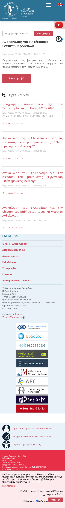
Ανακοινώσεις (10, 255)
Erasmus (7, 274)
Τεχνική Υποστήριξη (12, 317)
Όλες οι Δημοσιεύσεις (15, 243)
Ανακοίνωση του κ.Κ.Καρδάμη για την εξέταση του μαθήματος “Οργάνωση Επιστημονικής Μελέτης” (32, 177)
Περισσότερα (8, 486)
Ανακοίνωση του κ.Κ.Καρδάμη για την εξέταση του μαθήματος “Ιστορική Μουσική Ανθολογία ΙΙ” (32, 211)
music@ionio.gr (16, 314)
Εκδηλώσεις (9, 262)
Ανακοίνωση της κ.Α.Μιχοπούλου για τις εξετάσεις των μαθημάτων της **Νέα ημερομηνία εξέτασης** (32, 142)
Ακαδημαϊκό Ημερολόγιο (16, 280)
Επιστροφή (16, 78)
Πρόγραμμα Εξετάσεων (13, 123)
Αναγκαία (30, 501)
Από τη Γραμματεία (13, 249)
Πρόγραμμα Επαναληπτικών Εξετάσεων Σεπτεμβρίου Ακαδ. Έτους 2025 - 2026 (32, 106)
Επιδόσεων (43, 501)
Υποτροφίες (9, 268)
